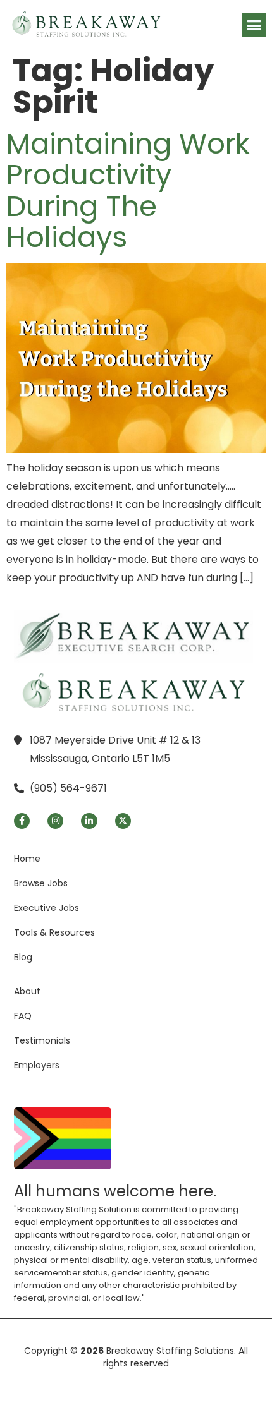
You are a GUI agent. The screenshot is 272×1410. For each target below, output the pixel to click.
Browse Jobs (41, 883)
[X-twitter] (123, 821)
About (27, 991)
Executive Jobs (46, 907)
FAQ (23, 1015)
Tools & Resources (54, 932)
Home (27, 858)
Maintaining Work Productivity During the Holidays (128, 191)
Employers (36, 1065)
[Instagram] (55, 821)
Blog (23, 957)
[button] (254, 25)
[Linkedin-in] (89, 821)
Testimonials (42, 1040)
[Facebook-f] (22, 821)
